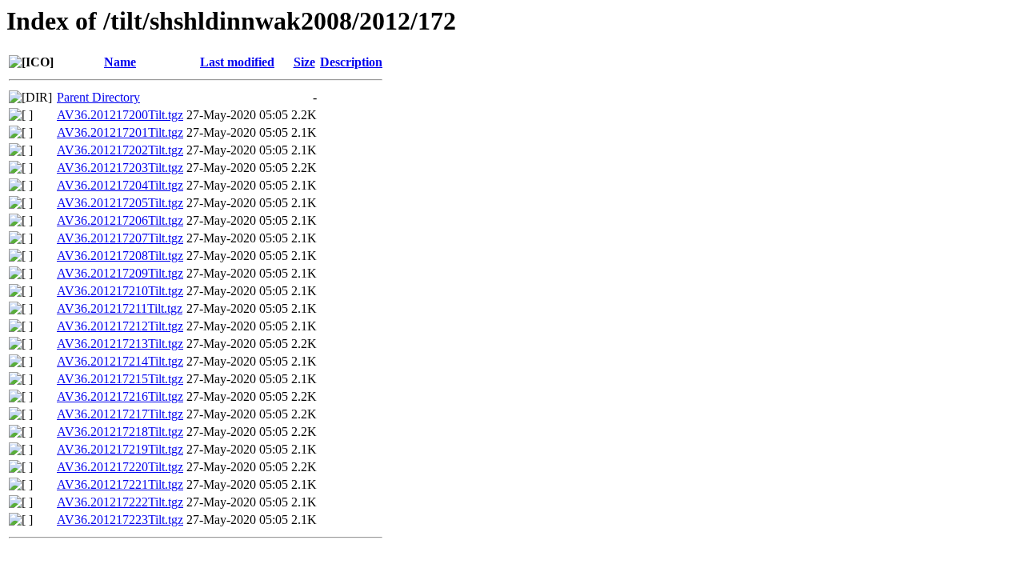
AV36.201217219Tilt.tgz (120, 449)
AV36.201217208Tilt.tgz (120, 255)
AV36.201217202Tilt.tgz (120, 150)
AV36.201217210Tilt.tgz (120, 291)
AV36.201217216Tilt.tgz (120, 396)
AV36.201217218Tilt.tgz (120, 431)
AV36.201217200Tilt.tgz (120, 115)
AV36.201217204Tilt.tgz (120, 185)
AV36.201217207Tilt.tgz (120, 238)
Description (351, 62)
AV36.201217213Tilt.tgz (120, 343)
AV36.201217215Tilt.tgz (120, 379)
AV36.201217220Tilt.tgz (120, 467)
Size (304, 62)
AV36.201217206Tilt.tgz (120, 220)
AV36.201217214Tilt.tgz (120, 361)
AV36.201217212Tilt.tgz (120, 326)
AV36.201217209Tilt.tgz (120, 273)
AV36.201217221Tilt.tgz (120, 484)
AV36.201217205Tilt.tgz (120, 203)
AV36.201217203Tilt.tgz (120, 167)
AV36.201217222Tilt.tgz (120, 502)
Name (120, 62)
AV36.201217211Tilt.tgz (119, 308)
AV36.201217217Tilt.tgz (120, 414)
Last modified (237, 62)
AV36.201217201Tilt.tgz (120, 132)
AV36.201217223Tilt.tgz (120, 519)
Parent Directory (98, 97)
